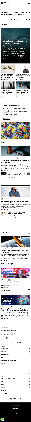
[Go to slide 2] (15, 217)
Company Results (5, 372)
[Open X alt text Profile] (14, 342)
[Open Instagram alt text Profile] (17, 342)
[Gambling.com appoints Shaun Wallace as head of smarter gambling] (15, 192)
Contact (3, 390)
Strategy (3, 351)
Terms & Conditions (15, 410)
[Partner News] (29, 290)
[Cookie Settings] (2, 419)
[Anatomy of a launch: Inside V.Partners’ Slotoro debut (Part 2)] (15, 241)
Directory (3, 381)
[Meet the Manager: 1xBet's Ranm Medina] (15, 273)
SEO (2, 357)
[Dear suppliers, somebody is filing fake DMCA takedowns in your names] (3, 174)
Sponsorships (5, 354)
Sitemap (15, 413)
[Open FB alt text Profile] (20, 342)
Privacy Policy (15, 405)
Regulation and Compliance (8, 360)
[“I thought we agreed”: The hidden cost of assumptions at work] (3, 213)
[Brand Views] (29, 232)
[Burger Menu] (29, 3)
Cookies (15, 408)
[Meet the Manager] (29, 264)
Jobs (2, 384)
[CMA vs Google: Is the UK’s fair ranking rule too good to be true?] (15, 151)
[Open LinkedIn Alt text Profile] (11, 342)
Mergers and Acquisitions (8, 369)
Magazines (4, 393)
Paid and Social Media (7, 366)
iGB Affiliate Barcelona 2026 (8, 378)
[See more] (29, 142)
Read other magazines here (10, 114)
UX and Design (4, 348)
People (3, 363)
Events (3, 387)
